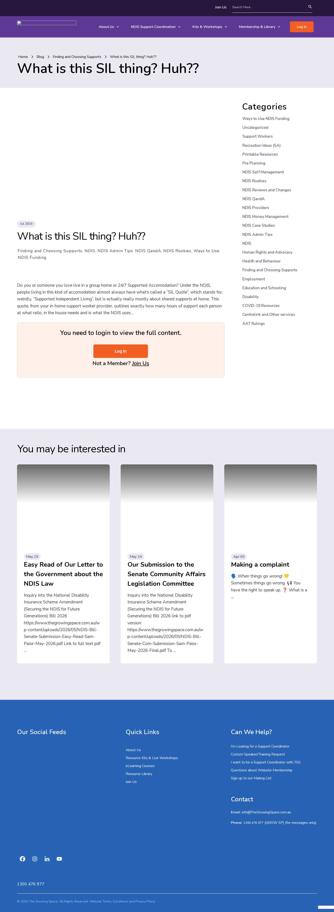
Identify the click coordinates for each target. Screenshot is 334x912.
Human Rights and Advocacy (267, 252)
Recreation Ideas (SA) (261, 145)
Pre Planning (253, 163)
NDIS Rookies (177, 251)
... (25, 650)
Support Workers (257, 136)
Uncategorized (255, 127)
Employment (253, 279)
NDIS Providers (255, 207)
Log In (121, 351)
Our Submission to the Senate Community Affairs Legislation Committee (166, 574)
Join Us (140, 363)
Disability (250, 296)
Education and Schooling (264, 288)
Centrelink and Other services (268, 314)
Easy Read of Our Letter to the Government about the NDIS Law (63, 574)
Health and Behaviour (261, 261)
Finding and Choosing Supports (50, 251)
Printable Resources (260, 154)
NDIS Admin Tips (115, 251)
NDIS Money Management (265, 216)
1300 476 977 (253, 823)
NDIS (90, 251)
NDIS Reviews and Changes (266, 190)
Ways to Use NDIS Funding (265, 118)
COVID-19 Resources (260, 305)
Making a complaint (260, 564)
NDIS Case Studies (258, 225)
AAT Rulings (253, 323)
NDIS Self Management (263, 172)
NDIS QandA (148, 251)
